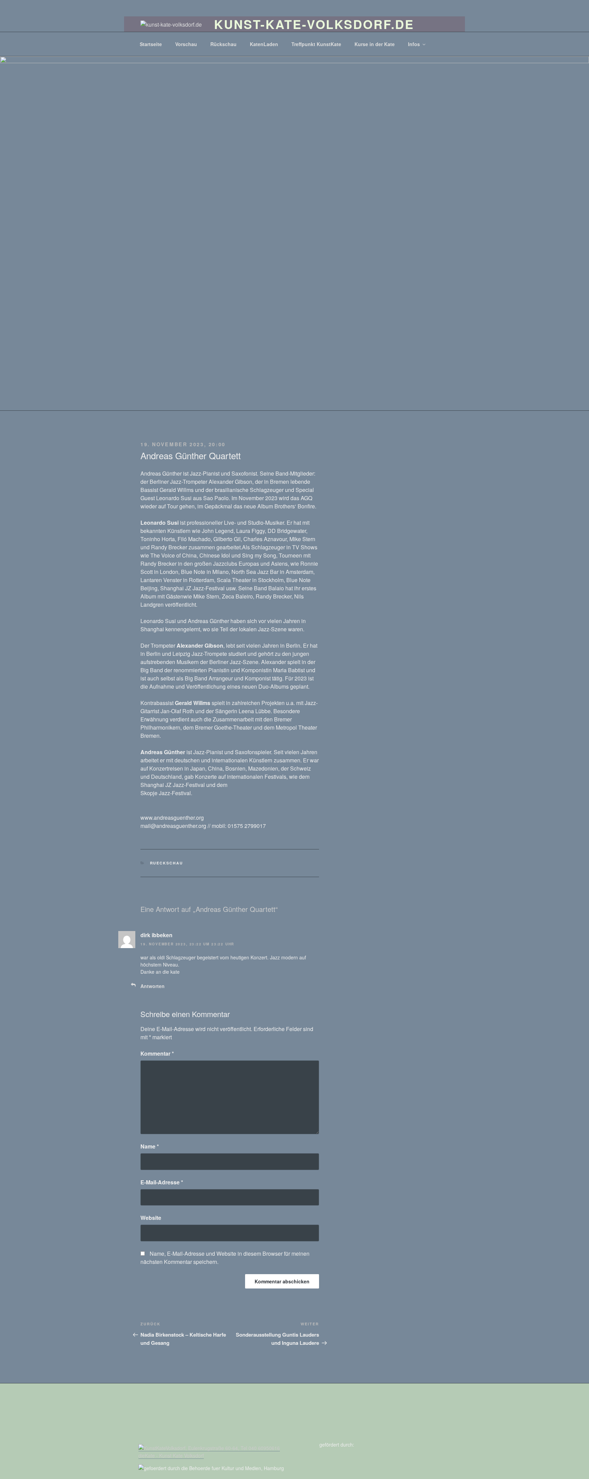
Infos (414, 44)
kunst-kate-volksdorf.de (314, 24)
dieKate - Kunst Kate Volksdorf (171, 1455)
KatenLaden (264, 44)
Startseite (151, 44)
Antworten (152, 986)
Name (149, 1146)
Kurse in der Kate (374, 44)
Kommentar (157, 1053)
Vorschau (186, 44)
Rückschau (223, 44)
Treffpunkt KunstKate (316, 44)
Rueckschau (166, 862)
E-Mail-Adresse (161, 1182)
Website (150, 1218)
